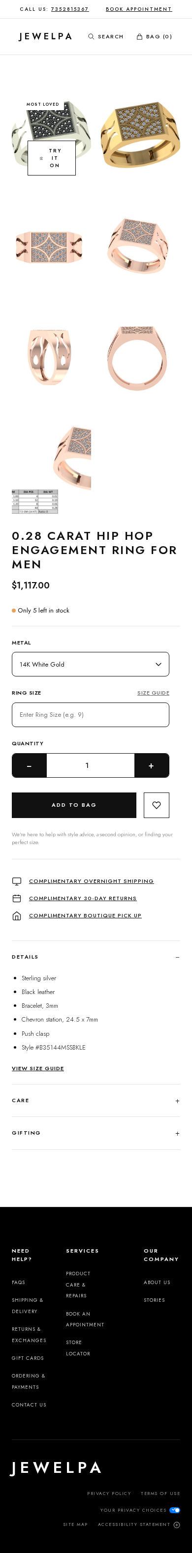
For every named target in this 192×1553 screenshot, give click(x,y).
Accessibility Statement (134, 1524)
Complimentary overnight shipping (91, 881)
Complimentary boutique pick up (85, 915)
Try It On (55, 158)
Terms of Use (160, 1493)
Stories (154, 1300)
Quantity (27, 743)
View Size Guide (38, 1068)
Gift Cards (28, 1358)
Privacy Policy (109, 1493)
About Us (157, 1282)
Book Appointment (139, 9)
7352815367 (70, 9)
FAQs (18, 1282)
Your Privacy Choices (133, 1510)
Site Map (75, 1524)
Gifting (96, 1133)
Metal (21, 642)
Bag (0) (159, 36)
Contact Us (29, 1404)
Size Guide (153, 693)
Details (96, 957)
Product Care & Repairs (78, 1284)
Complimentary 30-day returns (83, 898)
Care (96, 1100)
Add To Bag (74, 805)
